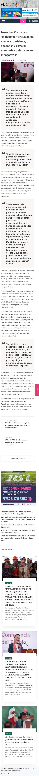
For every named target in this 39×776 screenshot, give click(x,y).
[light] (32, 21)
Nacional (8, 583)
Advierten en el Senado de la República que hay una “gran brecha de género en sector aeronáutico (17, 425)
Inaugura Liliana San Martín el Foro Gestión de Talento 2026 (17, 526)
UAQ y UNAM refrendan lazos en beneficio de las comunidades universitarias (16, 442)
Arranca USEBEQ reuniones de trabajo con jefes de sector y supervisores (18, 531)
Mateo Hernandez (9, 60)
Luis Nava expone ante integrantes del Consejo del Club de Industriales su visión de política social (18, 538)
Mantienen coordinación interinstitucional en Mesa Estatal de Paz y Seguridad (17, 513)
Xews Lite (16, 771)
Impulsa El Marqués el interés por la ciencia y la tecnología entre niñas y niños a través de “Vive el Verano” (18, 519)
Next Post (8, 438)
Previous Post (12, 420)
